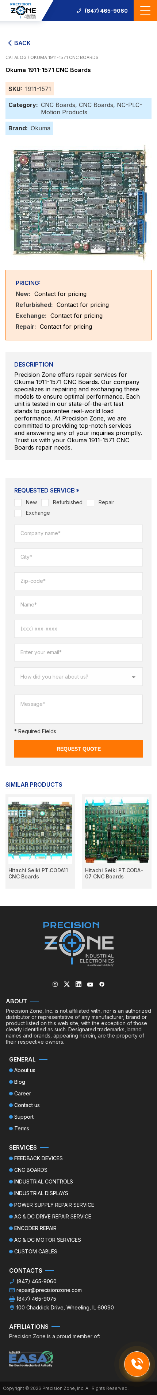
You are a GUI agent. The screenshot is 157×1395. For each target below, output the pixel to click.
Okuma (40, 128)
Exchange (38, 513)
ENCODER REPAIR (35, 1228)
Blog (19, 1082)
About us (24, 1070)
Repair (106, 502)
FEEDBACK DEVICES (38, 1158)
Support (24, 1117)
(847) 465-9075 (36, 1299)
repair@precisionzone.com (49, 1290)
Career (22, 1093)
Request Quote (79, 749)
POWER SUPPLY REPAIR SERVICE (54, 1205)
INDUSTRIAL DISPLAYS (41, 1193)
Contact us (27, 1105)
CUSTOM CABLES (35, 1251)
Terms (21, 1128)
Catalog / (17, 57)
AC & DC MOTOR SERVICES (47, 1240)
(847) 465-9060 (106, 11)
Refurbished (68, 502)
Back (22, 43)
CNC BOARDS (30, 1170)
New (31, 502)
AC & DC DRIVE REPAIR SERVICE (52, 1216)
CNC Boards (58, 104)
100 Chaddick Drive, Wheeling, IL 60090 (65, 1307)
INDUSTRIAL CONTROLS (43, 1181)
